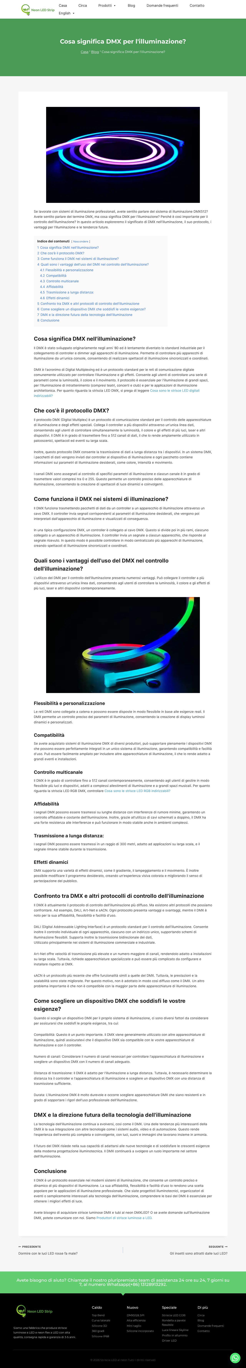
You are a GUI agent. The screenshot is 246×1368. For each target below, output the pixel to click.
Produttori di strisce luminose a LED (123, 1218)
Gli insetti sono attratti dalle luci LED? (199, 1250)
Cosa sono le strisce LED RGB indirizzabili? (137, 791)
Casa (63, 5)
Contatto (197, 5)
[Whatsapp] (235, 1358)
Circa (82, 5)
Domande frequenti (162, 5)
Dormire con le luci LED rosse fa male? (48, 1250)
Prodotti (105, 5)
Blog (131, 5)
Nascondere (80, 241)
